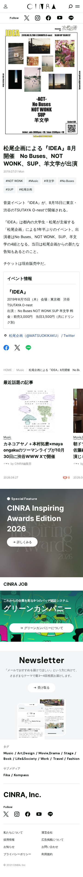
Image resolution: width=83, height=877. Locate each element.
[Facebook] (48, 18)
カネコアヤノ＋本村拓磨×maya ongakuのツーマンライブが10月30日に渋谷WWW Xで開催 (34, 450)
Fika (6, 775)
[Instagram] (37, 18)
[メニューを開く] (77, 6)
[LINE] (71, 18)
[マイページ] (5, 6)
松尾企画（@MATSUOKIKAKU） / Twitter (42, 335)
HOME (7, 370)
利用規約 (47, 854)
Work (45, 758)
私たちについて (13, 832)
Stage (69, 753)
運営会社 (47, 832)
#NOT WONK (14, 181)
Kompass (21, 775)
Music (20, 370)
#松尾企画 (25, 189)
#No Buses (67, 181)
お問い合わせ (50, 846)
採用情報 (9, 839)
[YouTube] (60, 18)
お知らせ (9, 846)
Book (7, 758)
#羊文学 (49, 181)
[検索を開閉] (70, 6)
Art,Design (26, 753)
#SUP (9, 189)
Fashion (73, 758)
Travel (58, 758)
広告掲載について (53, 839)
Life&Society (26, 758)
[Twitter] (26, 18)
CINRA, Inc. (22, 795)
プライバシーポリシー (17, 854)
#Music (33, 181)
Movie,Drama (49, 753)
